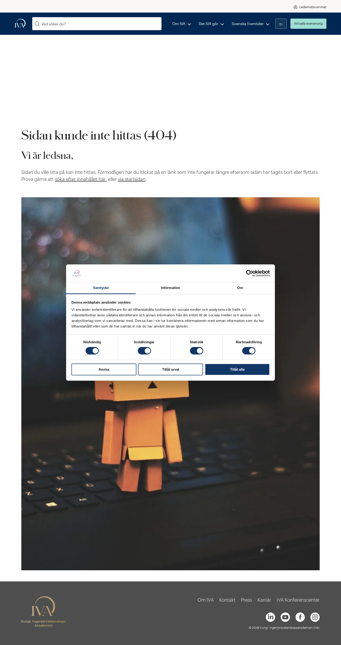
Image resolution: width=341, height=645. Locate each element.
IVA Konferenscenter (298, 600)
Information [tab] (170, 288)
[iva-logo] (20, 23)
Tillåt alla (237, 369)
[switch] (144, 350)
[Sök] (37, 23)
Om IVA (178, 23)
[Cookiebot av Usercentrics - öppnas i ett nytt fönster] (249, 273)
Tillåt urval (170, 369)
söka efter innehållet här (81, 179)
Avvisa (104, 369)
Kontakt (227, 600)
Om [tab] (240, 288)
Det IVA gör (208, 23)
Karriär (264, 600)
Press (246, 600)
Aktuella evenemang (308, 23)
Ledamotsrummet (312, 7)
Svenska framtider (248, 23)
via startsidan (131, 179)
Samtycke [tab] (101, 288)
